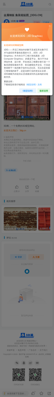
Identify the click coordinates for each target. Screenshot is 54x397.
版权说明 (44, 90)
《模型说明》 (27, 90)
